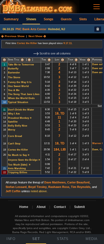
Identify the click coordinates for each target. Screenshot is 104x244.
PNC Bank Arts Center (30, 29)
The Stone (14, 77)
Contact (60, 207)
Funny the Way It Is (19, 82)
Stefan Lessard (16, 186)
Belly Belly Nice (17, 125)
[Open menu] (96, 6)
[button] (4, 59)
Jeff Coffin (13, 191)
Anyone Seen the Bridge (23, 160)
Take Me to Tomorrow (21, 64)
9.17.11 (67, 43)
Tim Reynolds (80, 186)
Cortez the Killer (27, 43)
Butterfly (13, 68)
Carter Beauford (78, 182)
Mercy (11, 129)
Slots (83, 19)
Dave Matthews (55, 182)
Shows (31, 19)
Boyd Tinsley (37, 186)
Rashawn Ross (58, 186)
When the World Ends (21, 98)
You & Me (13, 90)
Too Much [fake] (18, 164)
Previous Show (14, 36)
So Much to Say (17, 155)
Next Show (36, 36)
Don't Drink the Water (21, 109)
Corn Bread (15, 136)
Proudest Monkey (18, 118)
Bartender (14, 72)
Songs (48, 19)
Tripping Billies (17, 172)
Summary (11, 19)
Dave (95, 149)
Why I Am (14, 113)
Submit (79, 207)
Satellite (13, 121)
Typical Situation (18, 102)
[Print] (97, 29)
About (41, 207)
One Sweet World (18, 86)
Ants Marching (17, 168)
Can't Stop (14, 143)
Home (23, 207)
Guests (66, 19)
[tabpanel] (52, 118)
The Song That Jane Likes (23, 94)
